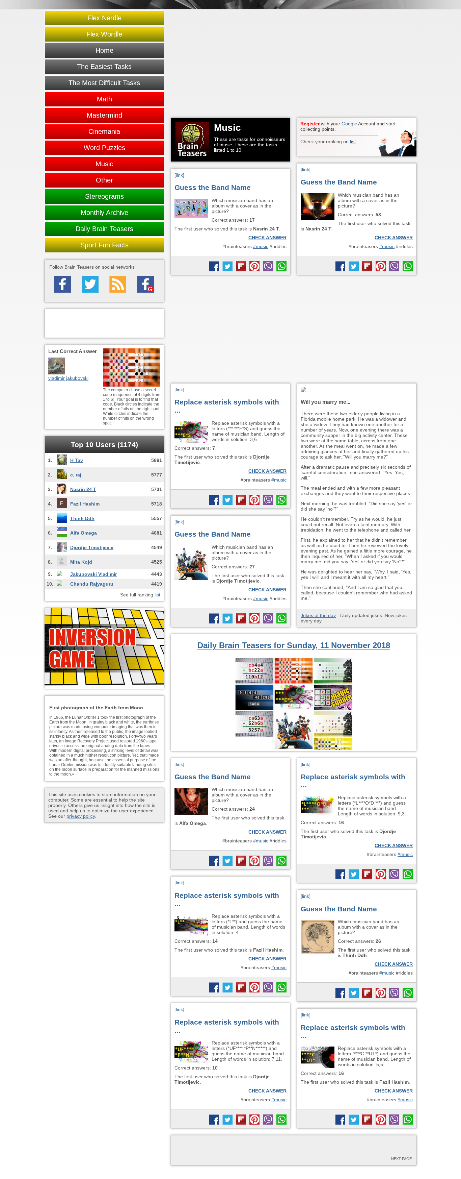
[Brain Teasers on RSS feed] (118, 284)
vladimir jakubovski (68, 378)
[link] (305, 169)
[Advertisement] (293, 63)
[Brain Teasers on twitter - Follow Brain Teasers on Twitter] (90, 284)
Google (349, 123)
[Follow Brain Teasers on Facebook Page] (62, 284)
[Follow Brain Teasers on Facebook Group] (145, 284)
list (353, 141)
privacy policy (80, 816)
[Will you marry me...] (357, 390)
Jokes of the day (318, 615)
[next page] (293, 1148)
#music (387, 246)
